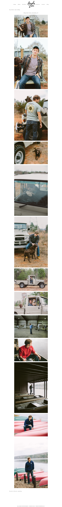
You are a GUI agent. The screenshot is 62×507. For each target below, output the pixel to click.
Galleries (38, 4)
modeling (20, 491)
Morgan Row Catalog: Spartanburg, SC (31, 12)
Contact (43, 4)
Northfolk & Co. (42, 506)
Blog (48, 4)
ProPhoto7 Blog (32, 506)
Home (15, 4)
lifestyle (15, 491)
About (19, 4)
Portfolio (24, 4)
